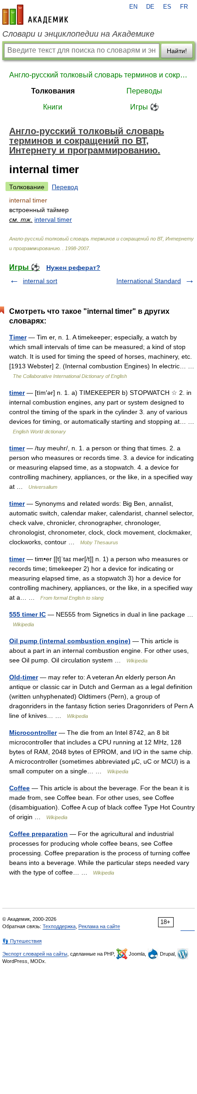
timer (17, 392)
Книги (52, 107)
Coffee (19, 788)
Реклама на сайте (99, 926)
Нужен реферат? (73, 267)
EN (133, 7)
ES (167, 7)
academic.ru (35, 15)
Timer (18, 337)
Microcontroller (33, 732)
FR (184, 7)
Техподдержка (59, 926)
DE (150, 7)
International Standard (148, 280)
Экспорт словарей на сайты (34, 954)
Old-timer (23, 677)
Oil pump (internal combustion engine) (70, 641)
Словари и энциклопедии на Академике (78, 33)
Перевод (65, 187)
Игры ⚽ (144, 107)
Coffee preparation (38, 833)
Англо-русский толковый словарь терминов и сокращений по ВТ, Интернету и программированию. (98, 75)
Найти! (177, 51)
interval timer (53, 219)
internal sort (40, 280)
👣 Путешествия (22, 941)
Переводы (144, 91)
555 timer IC (27, 614)
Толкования (53, 91)
